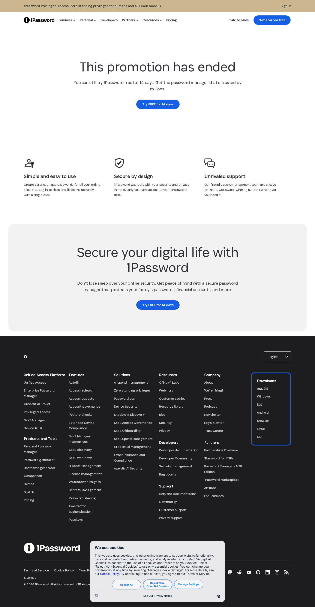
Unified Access (35, 382)
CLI (259, 436)
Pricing (29, 500)
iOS (259, 404)
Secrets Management (85, 490)
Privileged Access (37, 412)
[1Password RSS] (286, 572)
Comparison (33, 476)
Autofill (74, 382)
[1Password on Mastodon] (230, 572)
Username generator (39, 468)
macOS (262, 388)
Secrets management (175, 466)
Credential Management (132, 446)
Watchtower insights (84, 482)
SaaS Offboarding (127, 430)
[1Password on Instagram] (277, 572)
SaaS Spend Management (133, 439)
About (208, 382)
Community (168, 501)
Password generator (39, 459)
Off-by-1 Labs (169, 382)
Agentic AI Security (128, 468)
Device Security (125, 406)
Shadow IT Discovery (129, 414)
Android (263, 412)
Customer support (173, 510)
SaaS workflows (80, 458)
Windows (264, 396)
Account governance (84, 406)
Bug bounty (167, 474)
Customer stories (172, 398)
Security (165, 422)
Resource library (171, 406)
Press (208, 398)
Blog (162, 414)
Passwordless (124, 398)
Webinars (166, 390)
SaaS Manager (34, 420)
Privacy (164, 430)
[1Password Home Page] (39, 20)
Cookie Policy (64, 570)
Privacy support (170, 518)
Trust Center (213, 430)
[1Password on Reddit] (239, 572)
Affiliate (210, 488)
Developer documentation (178, 450)
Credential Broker (37, 404)
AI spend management (131, 382)
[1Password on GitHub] (258, 572)
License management (85, 474)
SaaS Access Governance (133, 422)
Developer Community (175, 458)
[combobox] (277, 356)
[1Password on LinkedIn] (268, 572)
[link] (272, 20)
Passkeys (75, 519)
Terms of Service (36, 570)
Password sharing (82, 498)
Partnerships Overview (221, 450)
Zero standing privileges (132, 390)
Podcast (210, 406)
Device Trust (33, 428)
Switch (29, 492)
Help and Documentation (177, 494)
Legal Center (214, 422)
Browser (263, 420)
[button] (277, 356)
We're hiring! (213, 390)
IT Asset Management (85, 465)
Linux (261, 428)
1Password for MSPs (219, 458)
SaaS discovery (80, 449)
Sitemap (30, 577)
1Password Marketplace (221, 479)
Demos (29, 484)
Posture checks (80, 414)
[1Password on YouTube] (249, 572)
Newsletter (212, 414)
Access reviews (80, 390)
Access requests (81, 398)
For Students (214, 496)
